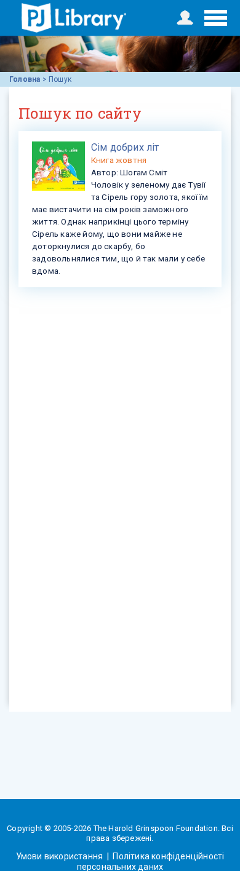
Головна (24, 79)
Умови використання (60, 856)
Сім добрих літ (125, 147)
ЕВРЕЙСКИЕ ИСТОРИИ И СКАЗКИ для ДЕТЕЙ (74, 18)
